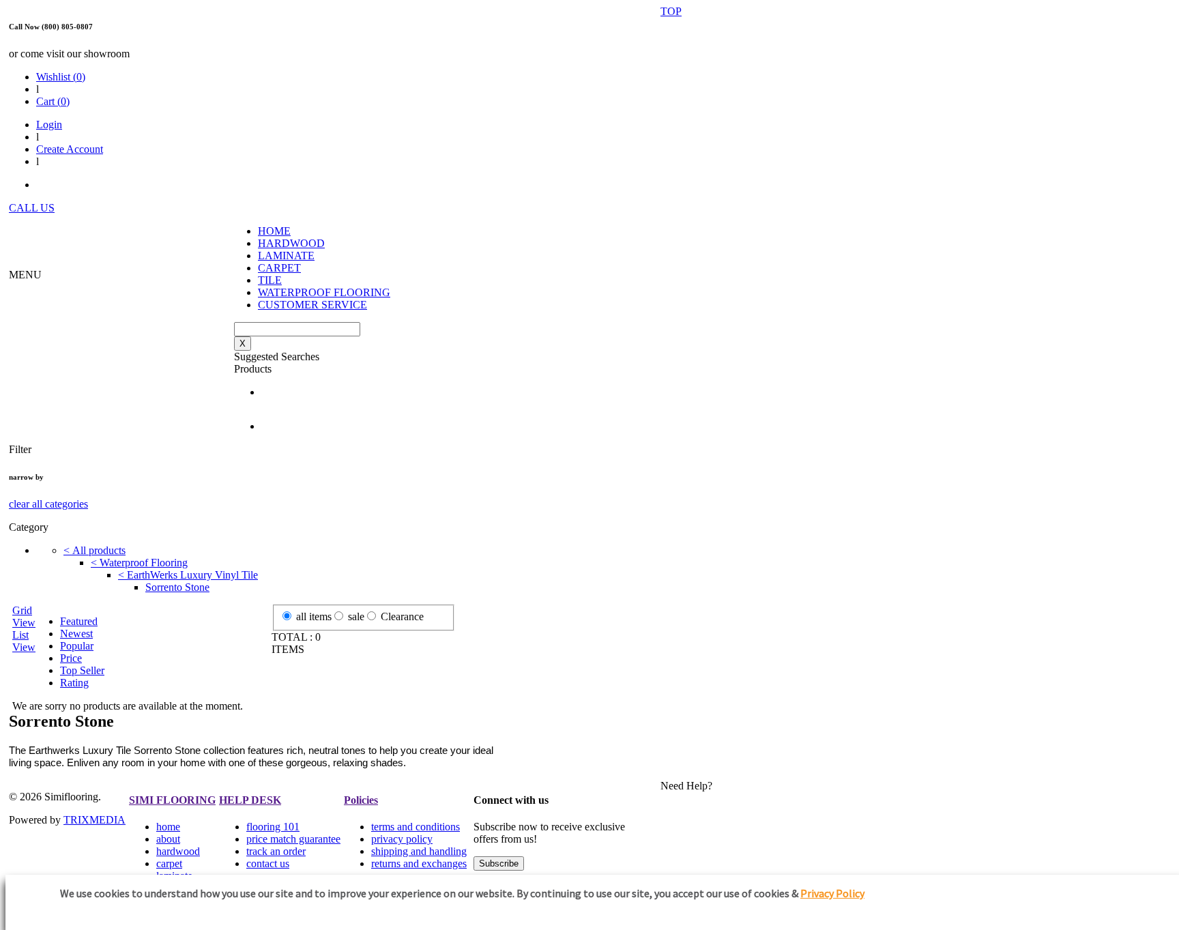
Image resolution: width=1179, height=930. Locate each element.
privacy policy (402, 839)
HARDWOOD (291, 243)
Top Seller (82, 670)
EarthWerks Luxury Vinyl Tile (188, 575)
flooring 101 (273, 826)
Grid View (23, 616)
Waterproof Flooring (139, 562)
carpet (169, 863)
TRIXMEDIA (94, 820)
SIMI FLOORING (172, 800)
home (168, 826)
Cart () (53, 101)
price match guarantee (293, 839)
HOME (274, 231)
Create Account (69, 149)
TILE (270, 280)
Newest (76, 633)
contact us (267, 863)
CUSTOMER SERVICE (312, 304)
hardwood (178, 851)
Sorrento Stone (177, 587)
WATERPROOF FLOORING (324, 292)
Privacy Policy (832, 893)
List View (23, 641)
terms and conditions (415, 826)
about (168, 839)
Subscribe (499, 863)
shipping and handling (419, 851)
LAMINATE (286, 255)
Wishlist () (60, 77)
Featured (79, 621)
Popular (76, 646)
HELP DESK (250, 800)
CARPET (279, 268)
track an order (276, 851)
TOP (671, 11)
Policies (361, 800)
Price (71, 658)
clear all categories (48, 504)
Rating (74, 682)
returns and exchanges (419, 863)
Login (49, 124)
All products (94, 550)
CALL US (32, 208)
